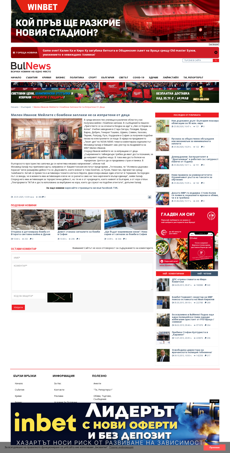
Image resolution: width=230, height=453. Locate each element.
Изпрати (18, 307)
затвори (214, 401)
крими (46, 77)
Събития (19, 389)
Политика (77, 77)
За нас (57, 383)
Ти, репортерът (193, 77)
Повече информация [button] (121, 447)
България (107, 77)
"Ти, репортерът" (103, 389)
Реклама (58, 395)
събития (32, 77)
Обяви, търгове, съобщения (102, 397)
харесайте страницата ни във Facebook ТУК (91, 187)
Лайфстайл (171, 77)
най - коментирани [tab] (173, 273)
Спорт (93, 77)
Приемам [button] (215, 447)
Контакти (59, 389)
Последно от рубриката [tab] (187, 115)
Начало (16, 77)
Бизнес (60, 77)
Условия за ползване (65, 402)
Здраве (153, 77)
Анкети (97, 383)
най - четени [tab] (204, 273)
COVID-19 (138, 77)
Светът (123, 77)
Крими (18, 395)
